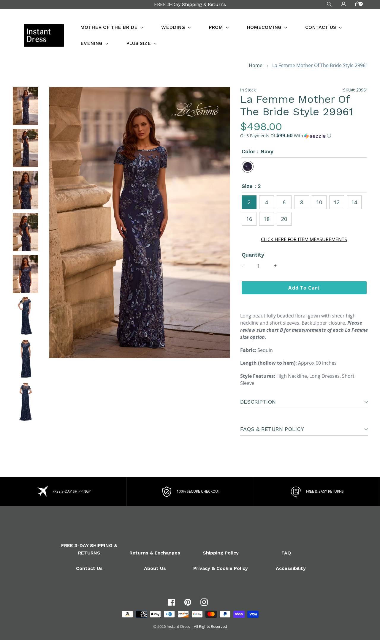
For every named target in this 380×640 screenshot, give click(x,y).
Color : (257, 151)
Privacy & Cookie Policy (220, 568)
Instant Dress (178, 626)
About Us (155, 568)
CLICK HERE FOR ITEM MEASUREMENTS (304, 239)
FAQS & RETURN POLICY (272, 429)
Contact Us (89, 568)
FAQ (286, 553)
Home (255, 65)
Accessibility (291, 568)
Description (258, 402)
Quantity (253, 255)
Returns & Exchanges (154, 553)
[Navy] (248, 167)
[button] (304, 136)
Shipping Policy (221, 553)
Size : (251, 186)
